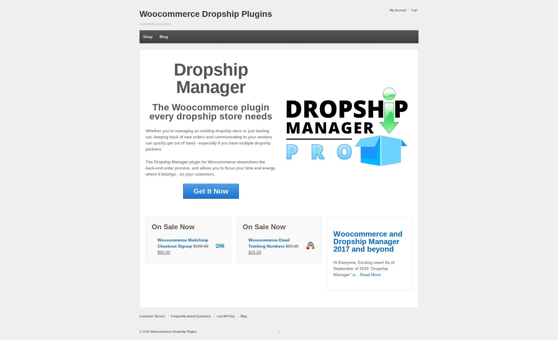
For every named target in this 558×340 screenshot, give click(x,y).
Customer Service (152, 316)
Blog (164, 37)
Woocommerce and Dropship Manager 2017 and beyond (368, 241)
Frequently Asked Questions (191, 316)
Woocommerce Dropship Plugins (206, 14)
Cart (414, 10)
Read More (370, 274)
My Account (398, 10)
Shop (148, 37)
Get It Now (211, 191)
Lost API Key (226, 316)
